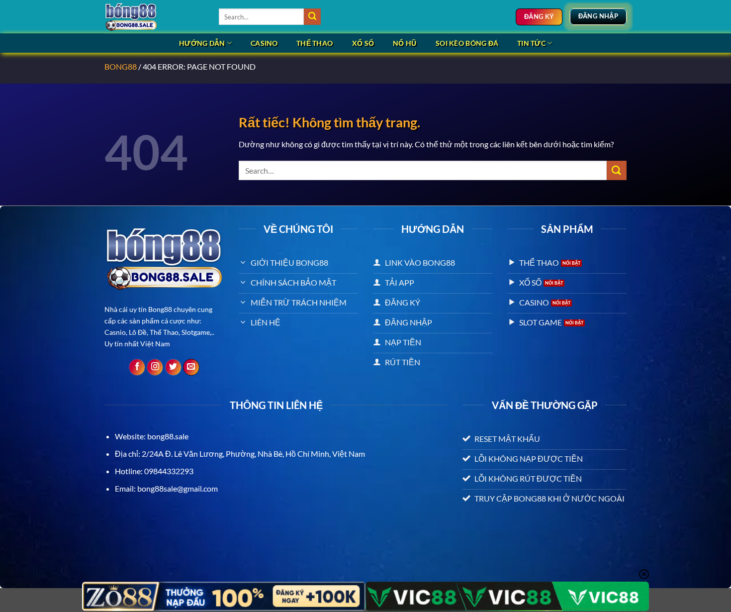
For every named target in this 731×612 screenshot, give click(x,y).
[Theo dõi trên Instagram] (155, 367)
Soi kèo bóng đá (467, 43)
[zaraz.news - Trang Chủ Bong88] (154, 16)
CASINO (264, 43)
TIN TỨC (531, 43)
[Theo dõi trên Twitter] (173, 367)
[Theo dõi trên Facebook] (137, 367)
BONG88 (120, 66)
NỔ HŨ (404, 43)
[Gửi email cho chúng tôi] (191, 367)
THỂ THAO (314, 43)
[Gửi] (312, 16)
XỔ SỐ (363, 43)
